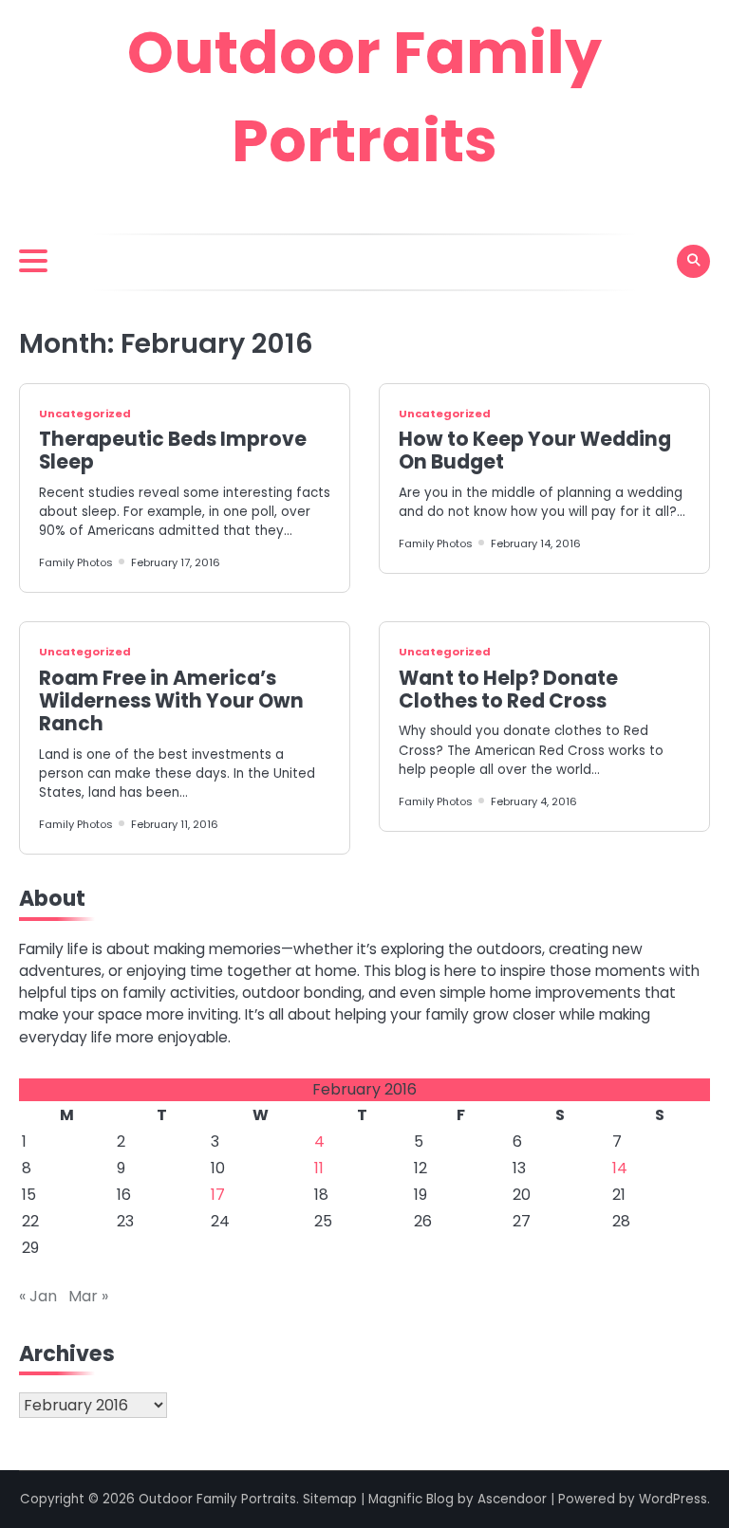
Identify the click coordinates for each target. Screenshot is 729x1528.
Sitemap (330, 1499)
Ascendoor (512, 1499)
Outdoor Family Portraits (217, 1499)
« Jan (38, 1296)
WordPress (673, 1499)
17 (218, 1195)
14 (619, 1168)
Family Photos (76, 562)
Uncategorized (85, 413)
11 (319, 1168)
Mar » (88, 1296)
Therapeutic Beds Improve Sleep (173, 450)
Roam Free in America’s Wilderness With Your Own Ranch (171, 701)
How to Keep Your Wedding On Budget (535, 450)
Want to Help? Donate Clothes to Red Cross (508, 689)
